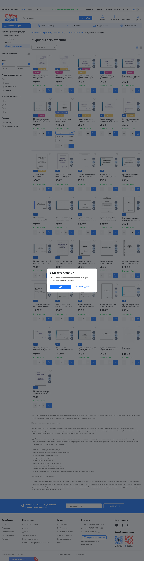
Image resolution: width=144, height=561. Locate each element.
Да (60, 287)
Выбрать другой (83, 287)
